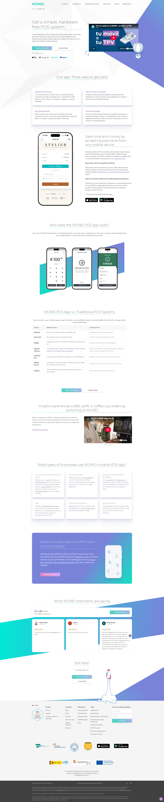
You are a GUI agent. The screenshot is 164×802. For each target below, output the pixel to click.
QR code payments (42, 111)
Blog (66, 710)
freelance (120, 480)
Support (48, 713)
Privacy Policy (94, 713)
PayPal (119, 172)
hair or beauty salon (88, 508)
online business (40, 482)
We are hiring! (69, 719)
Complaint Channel (96, 734)
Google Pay (112, 172)
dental (110, 506)
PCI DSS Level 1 (95, 728)
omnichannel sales (41, 491)
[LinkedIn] (127, 783)
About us (68, 728)
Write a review (120, 612)
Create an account (50, 574)
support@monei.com (62, 790)
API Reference (82, 713)
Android (78, 557)
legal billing (111, 480)
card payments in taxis (49, 506)
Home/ (34, 9)
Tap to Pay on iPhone (43, 92)
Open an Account (42, 48)
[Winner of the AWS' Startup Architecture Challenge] (37, 713)
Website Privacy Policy (125, 790)
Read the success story (40, 430)
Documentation (83, 710)
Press (67, 713)
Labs (79, 723)
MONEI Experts (83, 719)
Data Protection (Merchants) (99, 716)
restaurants (87, 478)
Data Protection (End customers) (97, 721)
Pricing (116, 4)
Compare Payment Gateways (52, 717)
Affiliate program (68, 724)
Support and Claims (96, 725)
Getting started (82, 716)
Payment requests (93, 111)
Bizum (127, 172)
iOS (86, 557)
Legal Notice (94, 710)
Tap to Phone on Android (96, 92)
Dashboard (126, 4)
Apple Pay (104, 172)
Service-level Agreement (98, 731)
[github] (131, 783)
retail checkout (46, 487)
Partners (68, 716)
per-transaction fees (118, 158)
